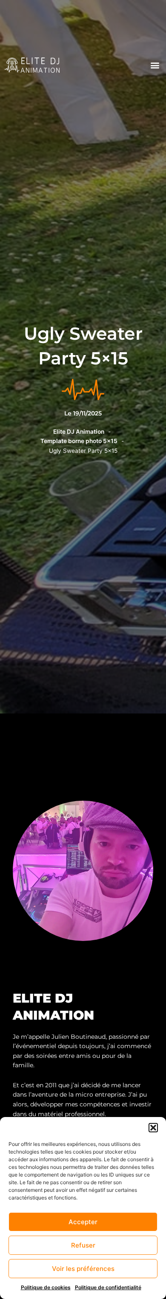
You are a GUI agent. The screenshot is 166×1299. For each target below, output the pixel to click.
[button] (153, 1127)
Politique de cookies (46, 1287)
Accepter (83, 1222)
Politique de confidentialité (108, 1287)
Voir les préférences (83, 1269)
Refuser (83, 1245)
